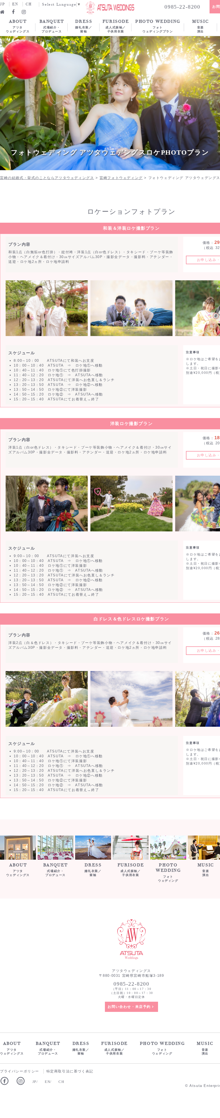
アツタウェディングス (18, 26)
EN (15, 4)
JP (2, 4)
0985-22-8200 (182, 7)
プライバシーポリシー (19, 1071)
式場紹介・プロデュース (51, 26)
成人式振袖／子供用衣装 (115, 26)
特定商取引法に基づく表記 (69, 1071)
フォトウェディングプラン (157, 26)
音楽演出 (200, 26)
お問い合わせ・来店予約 (129, 1007)
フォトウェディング (168, 872)
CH (28, 4)
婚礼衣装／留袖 (83, 26)
